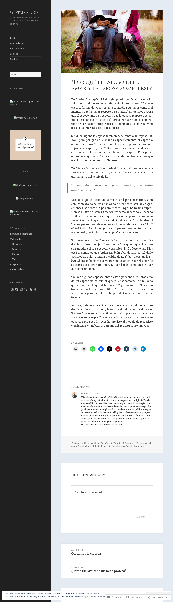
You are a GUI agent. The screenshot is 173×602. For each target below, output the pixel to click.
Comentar (140, 516)
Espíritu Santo (129, 325)
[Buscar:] (25, 74)
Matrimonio (118, 446)
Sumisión (139, 446)
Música (15, 254)
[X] (35, 289)
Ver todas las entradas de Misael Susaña (101, 424)
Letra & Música (17, 48)
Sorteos (14, 54)
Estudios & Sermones (21, 234)
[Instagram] (21, 289)
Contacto (14, 59)
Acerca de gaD (17, 43)
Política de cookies (98, 596)
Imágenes (17, 249)
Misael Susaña (101, 443)
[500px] (12, 289)
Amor (74, 446)
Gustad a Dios (24, 12)
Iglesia (96, 446)
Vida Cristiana (17, 269)
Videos (15, 259)
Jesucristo (106, 446)
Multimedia (16, 239)
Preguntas (15, 264)
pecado (123, 168)
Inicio (13, 38)
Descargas (17, 244)
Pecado (129, 446)
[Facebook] (17, 289)
